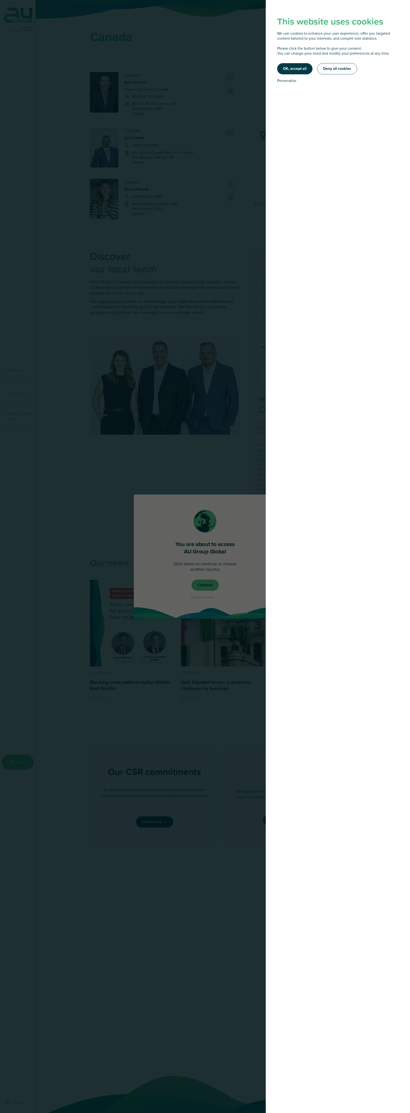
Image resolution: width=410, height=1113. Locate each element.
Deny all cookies (337, 68)
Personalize (286, 80)
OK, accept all (295, 68)
